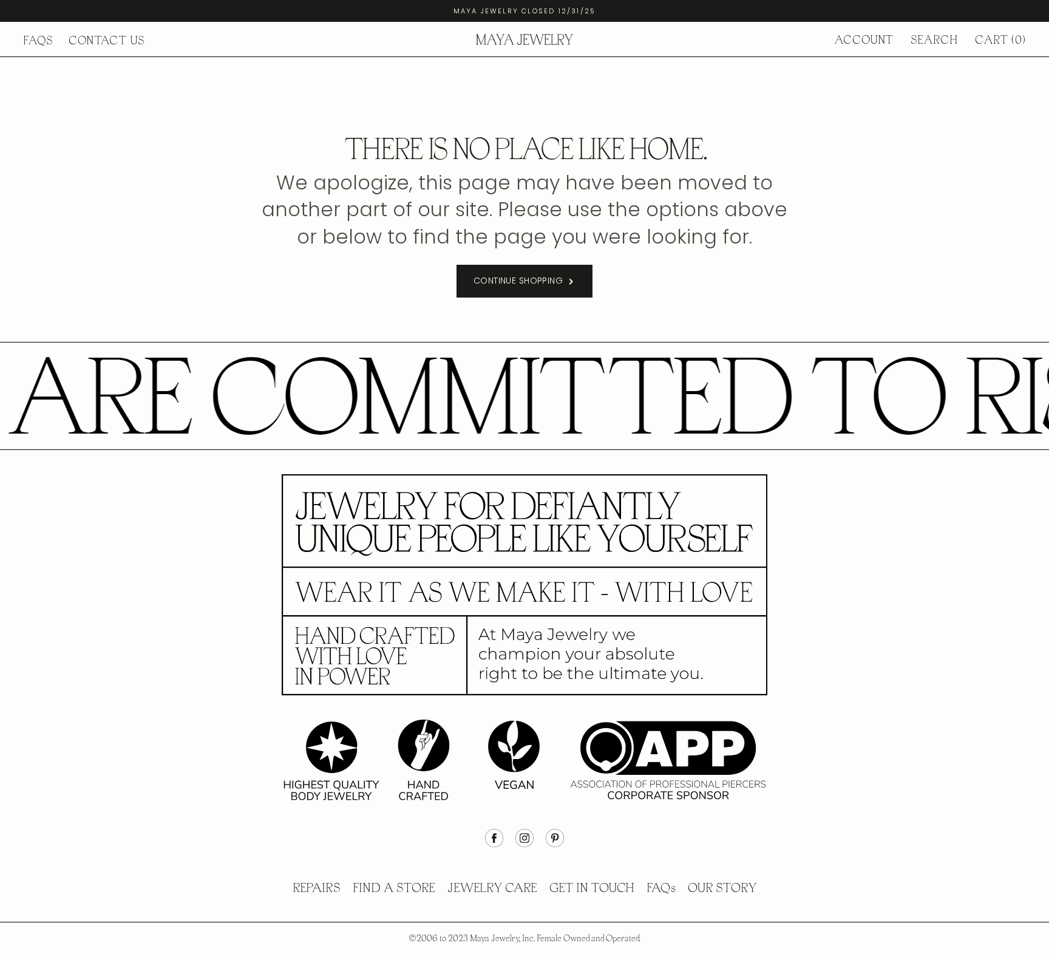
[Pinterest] (555, 844)
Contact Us (107, 40)
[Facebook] (494, 844)
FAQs (38, 40)
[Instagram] (524, 844)
